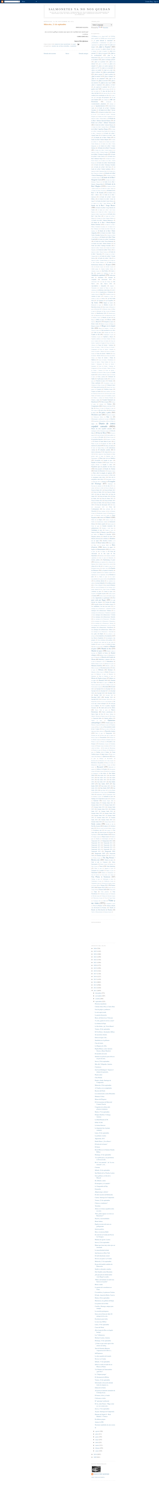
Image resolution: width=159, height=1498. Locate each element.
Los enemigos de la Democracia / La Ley (101, 625)
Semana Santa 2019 (96, 813)
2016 (95, 976)
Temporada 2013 (95, 843)
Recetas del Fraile (100, 1091)
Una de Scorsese (95, 875)
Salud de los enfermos (110, 771)
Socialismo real (97, 830)
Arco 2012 (95, 292)
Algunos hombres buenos (107, 269)
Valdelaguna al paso (108, 879)
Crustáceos (98, 1067)
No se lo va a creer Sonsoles (105, 701)
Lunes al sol (96, 646)
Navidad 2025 (95, 699)
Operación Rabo (97, 718)
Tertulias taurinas (101, 855)
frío (108, 511)
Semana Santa (95, 803)
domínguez (93, 431)
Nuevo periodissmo (107, 712)
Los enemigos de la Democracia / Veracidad (102, 631)
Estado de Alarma (109, 469)
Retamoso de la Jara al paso (106, 760)
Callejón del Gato (108, 332)
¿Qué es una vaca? (106, 83)
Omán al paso (104, 716)
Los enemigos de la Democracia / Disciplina (104, 619)
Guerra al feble (95, 532)
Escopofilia (97, 460)
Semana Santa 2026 (96, 822)
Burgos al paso (95, 326)
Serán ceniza (96, 824)
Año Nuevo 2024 (106, 283)
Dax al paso (94, 410)
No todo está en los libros (107, 708)
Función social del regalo (102, 515)
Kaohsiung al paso (109, 560)
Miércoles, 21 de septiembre (103, 1261)
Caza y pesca (101, 376)
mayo (97, 1440)
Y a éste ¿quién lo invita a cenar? (104, 1021)
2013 (112, 89)
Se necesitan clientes (101, 1035)
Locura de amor (110, 602)
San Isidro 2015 (101, 779)
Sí (95, 1428)
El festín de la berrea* (101, 1144)
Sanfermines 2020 (100, 794)
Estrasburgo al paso (110, 479)
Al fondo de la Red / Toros (104, 250)
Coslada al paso (100, 395)
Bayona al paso (107, 309)
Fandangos (110, 484)
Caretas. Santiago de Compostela (104, 1197)
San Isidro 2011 (102, 775)
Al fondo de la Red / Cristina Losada (103, 153)
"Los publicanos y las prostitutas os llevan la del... (104, 1159)
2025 (95, 951)
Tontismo (111, 864)
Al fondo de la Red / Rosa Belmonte (103, 241)
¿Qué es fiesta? (106, 49)
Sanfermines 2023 (111, 794)
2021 (95, 962)
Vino (106, 898)
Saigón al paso (99, 771)
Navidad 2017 (104, 691)
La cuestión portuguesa (101, 1311)
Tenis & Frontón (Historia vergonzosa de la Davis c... (103, 1349)
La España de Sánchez (107, 570)
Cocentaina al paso (108, 383)
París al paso (99, 733)
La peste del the (103, 579)
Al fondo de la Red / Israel (107, 188)
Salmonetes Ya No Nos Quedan (80, 9)
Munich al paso (103, 682)
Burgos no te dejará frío (99, 36)
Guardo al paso (109, 530)
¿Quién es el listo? (110, 85)
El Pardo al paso (110, 437)
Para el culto (99, 727)
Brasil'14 (98, 322)
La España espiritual (96, 572)
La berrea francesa (100, 1125)
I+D (110, 549)
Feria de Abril (100, 488)
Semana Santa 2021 (99, 815)
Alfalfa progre (94, 269)
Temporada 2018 (108, 847)
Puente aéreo (98, 1075)
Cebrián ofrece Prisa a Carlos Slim (105, 1007)
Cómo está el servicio (98, 387)
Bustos (100, 328)
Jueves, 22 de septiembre (102, 1242)
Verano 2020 (102, 889)
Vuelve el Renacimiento (97, 912)
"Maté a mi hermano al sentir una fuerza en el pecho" (104, 1281)
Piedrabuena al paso (103, 744)
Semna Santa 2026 (109, 822)
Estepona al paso (111, 471)
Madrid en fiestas (103, 653)
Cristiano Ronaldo (109, 397)
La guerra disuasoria (101, 1015)
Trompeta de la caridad (97, 870)
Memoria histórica (96, 666)
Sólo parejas (108, 830)
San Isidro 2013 (101, 777)
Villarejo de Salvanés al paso (108, 896)
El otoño (101, 437)
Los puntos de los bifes (101, 1303)
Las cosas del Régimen (98, 587)
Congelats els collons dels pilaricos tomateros (102, 1108)
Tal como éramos (103, 834)
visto (104, 901)
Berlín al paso (96, 317)
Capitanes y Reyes (108, 336)
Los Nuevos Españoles (97, 638)
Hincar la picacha (105, 534)
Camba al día (95, 334)
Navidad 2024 (109, 697)
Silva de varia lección (102, 828)
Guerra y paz (105, 532)
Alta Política (105, 271)
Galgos (100, 519)
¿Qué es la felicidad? (105, 57)
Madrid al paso (96, 651)
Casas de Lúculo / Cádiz (97, 347)
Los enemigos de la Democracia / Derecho (104, 617)
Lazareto (93, 593)
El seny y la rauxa (108, 445)
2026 (95, 948)
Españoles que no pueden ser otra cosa (103, 467)
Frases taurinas (101, 511)
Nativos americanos (96, 684)
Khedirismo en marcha (99, 562)
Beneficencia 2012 (100, 315)
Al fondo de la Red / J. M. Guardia (103, 191)
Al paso (108, 264)
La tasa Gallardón (100, 583)
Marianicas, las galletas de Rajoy (104, 1301)
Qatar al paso (104, 754)
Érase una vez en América (107, 458)
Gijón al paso (110, 524)
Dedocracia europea (110, 415)
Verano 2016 (94, 889)
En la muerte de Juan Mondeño (103, 454)
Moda (106, 672)
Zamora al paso (107, 912)
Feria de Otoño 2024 (99, 503)
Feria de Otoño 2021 (107, 498)
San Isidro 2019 (104, 784)
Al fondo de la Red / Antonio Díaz (99, 127)
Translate (105, 28)
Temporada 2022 (108, 849)
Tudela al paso (109, 870)
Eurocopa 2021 (96, 481)
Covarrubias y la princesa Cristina (105, 1292)
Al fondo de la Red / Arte (108, 135)
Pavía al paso (94, 737)
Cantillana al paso (95, 336)
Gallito (93, 522)
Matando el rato (101, 661)
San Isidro (103, 773)
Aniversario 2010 (106, 279)
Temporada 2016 (108, 845)
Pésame (103, 741)
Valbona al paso (95, 879)
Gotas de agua (95, 526)
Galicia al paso (109, 519)
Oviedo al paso (109, 723)
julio (97, 1434)
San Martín (112, 790)
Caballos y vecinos (108, 328)
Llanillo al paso (111, 595)
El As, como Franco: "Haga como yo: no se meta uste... (104, 1405)
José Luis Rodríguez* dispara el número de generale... (104, 1071)
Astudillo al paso (110, 294)
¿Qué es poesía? (98, 74)
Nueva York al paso (101, 710)
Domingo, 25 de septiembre (103, 1155)
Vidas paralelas (105, 891)
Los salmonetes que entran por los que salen (102, 642)
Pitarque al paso (100, 746)
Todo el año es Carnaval (99, 862)
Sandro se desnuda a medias (103, 1269)
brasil (92, 321)
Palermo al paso (105, 725)
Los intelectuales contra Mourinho (105, 1094)
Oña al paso (112, 716)
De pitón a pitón (105, 412)
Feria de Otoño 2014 (99, 492)
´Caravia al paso (105, 89)
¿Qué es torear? (95, 76)
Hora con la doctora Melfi (101, 545)
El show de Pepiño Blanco (98, 448)
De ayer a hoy (102, 410)
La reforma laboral (99, 581)
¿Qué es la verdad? (96, 70)
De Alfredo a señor (100, 1181)
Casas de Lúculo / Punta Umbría (99, 362)
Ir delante (108, 555)
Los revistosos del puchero (105, 640)
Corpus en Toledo (96, 391)
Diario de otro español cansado (101, 429)
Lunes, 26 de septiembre (102, 1133)
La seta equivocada (100, 1012)
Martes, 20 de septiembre (102, 1298)
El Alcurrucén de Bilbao (102, 1377)
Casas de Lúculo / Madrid (103, 353)
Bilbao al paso (100, 319)
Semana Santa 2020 (110, 813)
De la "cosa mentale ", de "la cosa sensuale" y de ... (104, 1163)
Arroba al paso (94, 294)
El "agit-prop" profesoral (102, 1401)
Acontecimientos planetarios (98, 104)
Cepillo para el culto (102, 379)
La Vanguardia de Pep (101, 1186)
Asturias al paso (95, 296)
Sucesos (111, 832)
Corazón (99, 389)
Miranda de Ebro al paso (97, 672)
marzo (97, 1445)
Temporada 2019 (95, 849)
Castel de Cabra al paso (103, 372)
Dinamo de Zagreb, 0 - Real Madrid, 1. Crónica (103, 1415)
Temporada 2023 (96, 851)
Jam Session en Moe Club (102, 1253)
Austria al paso (95, 298)
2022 (95, 960)
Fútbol (108, 517)
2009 (95, 1457)
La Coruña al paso (107, 566)
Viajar (95, 891)
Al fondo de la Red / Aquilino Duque (103, 128)
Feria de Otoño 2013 (109, 490)
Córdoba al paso (108, 389)
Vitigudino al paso (110, 903)
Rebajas (101, 758)
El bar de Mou (101, 433)
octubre (97, 999)
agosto (97, 1431)
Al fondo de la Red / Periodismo (106, 239)
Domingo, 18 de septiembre (103, 1341)
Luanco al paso (101, 644)
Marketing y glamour (104, 659)
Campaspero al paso (108, 334)
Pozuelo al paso (97, 750)
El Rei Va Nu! (99, 1122)
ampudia (99, 273)
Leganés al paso (101, 593)
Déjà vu (109, 417)
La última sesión (111, 583)
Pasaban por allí (95, 735)
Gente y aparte (101, 524)
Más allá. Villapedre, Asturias (103, 1064)
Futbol (101, 517)
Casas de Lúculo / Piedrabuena (105, 360)
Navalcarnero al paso (96, 686)
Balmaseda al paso (96, 305)
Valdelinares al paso (96, 881)
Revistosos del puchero (97, 762)
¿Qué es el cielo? (103, 45)
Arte (101, 294)
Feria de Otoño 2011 (96, 490)
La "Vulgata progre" (100, 1374)
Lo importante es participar (101, 598)
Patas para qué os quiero (107, 735)
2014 (95, 982)
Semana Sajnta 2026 (108, 800)
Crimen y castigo (97, 397)
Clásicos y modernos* (101, 1203)
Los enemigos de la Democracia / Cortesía (104, 615)
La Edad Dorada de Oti (101, 1120)
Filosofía (93, 511)
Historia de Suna (107, 536)
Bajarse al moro (108, 303)
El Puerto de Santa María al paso (102, 441)
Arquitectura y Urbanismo (106, 292)
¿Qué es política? (109, 74)
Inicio (67, 53)
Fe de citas (107, 486)
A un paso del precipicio (102, 97)
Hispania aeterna (95, 536)
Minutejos (110, 670)
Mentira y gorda (109, 665)
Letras (94, 596)
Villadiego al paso (104, 894)
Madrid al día (106, 648)
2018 (95, 971)
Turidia (103, 872)
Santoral (95, 801)
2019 (95, 968)
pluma (107, 746)
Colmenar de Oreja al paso (97, 385)
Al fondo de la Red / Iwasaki (98, 190)
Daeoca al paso (100, 408)
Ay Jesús (94, 303)
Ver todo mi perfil (98, 1477)
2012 (95, 988)
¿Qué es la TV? (95, 68)
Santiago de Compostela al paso (99, 798)
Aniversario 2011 (95, 281)
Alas (92, 267)
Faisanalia (98, 1189)
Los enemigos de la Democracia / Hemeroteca (104, 621)
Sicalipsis (105, 826)
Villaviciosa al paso (98, 898)
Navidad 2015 (109, 689)
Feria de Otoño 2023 (109, 500)
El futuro (97, 1147)
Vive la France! (97, 906)
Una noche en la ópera (107, 875)
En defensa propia (100, 1419)
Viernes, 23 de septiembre (102, 1200)
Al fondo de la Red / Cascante (106, 148)
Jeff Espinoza (99, 1353)
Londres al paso (109, 604)
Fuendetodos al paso (101, 513)
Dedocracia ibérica (98, 417)
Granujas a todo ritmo (107, 528)
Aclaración (108, 101)
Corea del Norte (99, 1327)
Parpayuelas (109, 733)
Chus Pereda (98, 1077)
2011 (95, 990)
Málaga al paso (103, 655)
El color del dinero (100, 435)
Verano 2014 (111, 887)
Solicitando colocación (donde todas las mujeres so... (104, 1384)
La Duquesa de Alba (101, 1046)
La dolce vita (104, 568)
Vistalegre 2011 (97, 901)
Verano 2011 (104, 885)
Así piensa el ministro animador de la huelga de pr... (105, 1392)
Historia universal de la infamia (99, 538)
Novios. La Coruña (100, 1359)
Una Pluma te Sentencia (100, 877)
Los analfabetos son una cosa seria (100, 606)
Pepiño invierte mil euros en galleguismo (103, 1225)
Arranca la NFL (99, 1422)
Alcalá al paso (99, 267)
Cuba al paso (104, 402)
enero (97, 1451)
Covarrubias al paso (110, 395)
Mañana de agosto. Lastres (102, 1240)
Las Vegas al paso (105, 589)
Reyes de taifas (109, 762)
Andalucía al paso (108, 273)
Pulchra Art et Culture (102, 752)
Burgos (112, 324)
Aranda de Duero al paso (106, 288)
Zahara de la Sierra (100, 1388)
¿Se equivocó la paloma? (100, 87)
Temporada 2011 (95, 841)
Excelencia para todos (101, 1319)
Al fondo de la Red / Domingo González (104, 165)
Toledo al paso (103, 864)
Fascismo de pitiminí (96, 486)
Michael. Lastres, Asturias (102, 1338)
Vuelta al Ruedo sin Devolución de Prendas (103, 909)
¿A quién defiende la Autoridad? (103, 40)
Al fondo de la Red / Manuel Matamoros (102, 220)
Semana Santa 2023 (102, 817)
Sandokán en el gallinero (102, 1040)
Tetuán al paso (96, 858)
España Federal (109, 462)
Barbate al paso (108, 305)
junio (97, 1437)
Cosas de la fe (101, 393)
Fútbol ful (93, 519)
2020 (97, 91)
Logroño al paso (98, 604)
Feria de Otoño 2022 (96, 500)
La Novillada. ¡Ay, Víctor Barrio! (104, 1026)
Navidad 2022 (109, 695)
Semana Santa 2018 (107, 811)
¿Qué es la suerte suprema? (105, 66)
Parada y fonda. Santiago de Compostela (103, 1081)
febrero (97, 1448)
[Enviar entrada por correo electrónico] (78, 44)
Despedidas (102, 421)
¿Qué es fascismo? (95, 49)
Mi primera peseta (105, 668)
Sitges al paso (112, 828)
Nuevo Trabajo (109, 714)
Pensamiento (103, 737)
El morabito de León (101, 1054)
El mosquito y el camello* (102, 1183)
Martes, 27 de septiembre (102, 1112)
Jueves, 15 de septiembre (102, 1409)
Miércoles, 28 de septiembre (103, 1085)
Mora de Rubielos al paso (106, 676)
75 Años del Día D (106, 91)
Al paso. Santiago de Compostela (104, 1411)
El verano (105, 452)
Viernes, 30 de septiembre (102, 1029)
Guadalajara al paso (96, 530)
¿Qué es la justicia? (99, 62)
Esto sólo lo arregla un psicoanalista (99, 475)
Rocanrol (100, 767)
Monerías (111, 674)
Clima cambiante (95, 383)
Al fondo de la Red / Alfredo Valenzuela (103, 122)
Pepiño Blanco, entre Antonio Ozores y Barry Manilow (103, 1050)
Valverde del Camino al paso (108, 883)
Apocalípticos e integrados (98, 286)
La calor (110, 564)
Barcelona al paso (96, 307)
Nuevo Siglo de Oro (97, 714)
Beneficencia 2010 (101, 313)
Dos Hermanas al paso (103, 431)
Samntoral (95, 773)
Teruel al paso (112, 855)
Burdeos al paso (104, 324)
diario (92, 424)
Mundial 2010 (103, 680)
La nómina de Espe (100, 1023)
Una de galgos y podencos (102, 1009)
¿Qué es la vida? (108, 70)
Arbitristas (93, 290)
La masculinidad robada (102, 1250)
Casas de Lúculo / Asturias (105, 345)
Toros (101, 866)
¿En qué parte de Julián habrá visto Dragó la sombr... (103, 1276)
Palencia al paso (95, 725)
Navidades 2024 (105, 699)
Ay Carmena (100, 300)
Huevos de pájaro (108, 547)
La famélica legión (107, 572)
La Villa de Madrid (97, 585)
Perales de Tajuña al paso (108, 739)
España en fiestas (96, 462)
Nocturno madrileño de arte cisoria (105, 1425)
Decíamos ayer (96, 414)
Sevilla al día (109, 824)
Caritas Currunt (106, 339)
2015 (95, 979)
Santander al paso (108, 796)
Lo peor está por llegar (107, 38)
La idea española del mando (103, 1356)
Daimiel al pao (109, 408)
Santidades (112, 798)
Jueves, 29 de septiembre (102, 1061)
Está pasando (98, 469)
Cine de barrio (99, 1043)
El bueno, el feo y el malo (102, 1395)
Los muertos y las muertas (104, 636)
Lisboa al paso (103, 595)
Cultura (109, 404)
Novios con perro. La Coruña (103, 1259)
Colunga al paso (111, 385)
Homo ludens (102, 543)
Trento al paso (98, 868)
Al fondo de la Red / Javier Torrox (104, 201)
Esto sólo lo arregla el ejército (102, 473)
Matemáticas (110, 661)
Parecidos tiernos (110, 731)
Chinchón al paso (100, 381)
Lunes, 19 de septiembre (102, 1324)
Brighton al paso (108, 321)
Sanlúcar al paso (97, 796)
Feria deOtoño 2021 (108, 509)
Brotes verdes (95, 324)
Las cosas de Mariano (109, 585)
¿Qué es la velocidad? (107, 68)
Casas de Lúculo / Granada (106, 349)
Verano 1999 (96, 885)
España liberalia (95, 464)
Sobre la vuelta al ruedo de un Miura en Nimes (103, 1365)
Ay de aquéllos (109, 300)
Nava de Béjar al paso (108, 684)
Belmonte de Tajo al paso (103, 311)
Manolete (97, 657)
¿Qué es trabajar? (108, 76)
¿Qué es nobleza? (95, 72)
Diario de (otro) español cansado (64, 46)
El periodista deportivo (97, 439)
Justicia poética (95, 560)
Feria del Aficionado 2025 (103, 505)
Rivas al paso (107, 765)
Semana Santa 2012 (96, 805)
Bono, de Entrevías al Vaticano (104, 1018)
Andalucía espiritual (98, 275)
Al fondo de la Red (103, 112)
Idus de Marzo (101, 551)
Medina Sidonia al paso (97, 663)
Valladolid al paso (95, 883)
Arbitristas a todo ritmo (104, 290)
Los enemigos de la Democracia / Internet (103, 623)
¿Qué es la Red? (102, 64)
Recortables (110, 758)
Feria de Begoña (109, 488)
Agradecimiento (100, 106)
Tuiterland (94, 872)
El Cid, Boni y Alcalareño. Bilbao (105, 1032)
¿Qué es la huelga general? (108, 59)
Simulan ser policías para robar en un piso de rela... (105, 1057)
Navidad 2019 (101, 693)
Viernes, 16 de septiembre (102, 1380)
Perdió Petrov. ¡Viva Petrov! (103, 1141)
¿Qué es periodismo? (109, 72)
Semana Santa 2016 (102, 809)
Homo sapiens (112, 543)
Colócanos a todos (100, 1398)
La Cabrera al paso (101, 564)
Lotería (93, 644)
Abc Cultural (105, 99)
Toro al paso (94, 866)
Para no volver (105, 729)
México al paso (95, 668)
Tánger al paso (105, 836)
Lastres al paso (108, 591)
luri (101, 646)
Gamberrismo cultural (102, 522)
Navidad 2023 (95, 697)
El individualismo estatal (102, 1256)
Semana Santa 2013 (110, 805)
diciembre (98, 993)
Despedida (95, 421)
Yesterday (98, 1206)
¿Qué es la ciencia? (103, 53)
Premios (105, 750)
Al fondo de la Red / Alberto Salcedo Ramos (103, 119)
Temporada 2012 (107, 841)
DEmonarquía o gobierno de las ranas (100, 419)
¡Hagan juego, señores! (101, 1192)
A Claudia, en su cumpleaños (103, 1088)
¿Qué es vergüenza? (96, 85)
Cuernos (101, 404)
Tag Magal (93, 834)
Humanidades (101, 549)
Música (111, 682)
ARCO (113, 290)
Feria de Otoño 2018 (105, 496)
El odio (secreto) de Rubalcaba (104, 1195)
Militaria (101, 670)
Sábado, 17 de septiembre (102, 1362)
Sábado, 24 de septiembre (102, 1170)
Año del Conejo (106, 281)
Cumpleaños (95, 406)
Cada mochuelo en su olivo (108, 330)
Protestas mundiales (100, 1004)
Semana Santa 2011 (107, 803)
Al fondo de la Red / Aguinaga (104, 116)
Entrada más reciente (50, 53)
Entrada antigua (83, 53)
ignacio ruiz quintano (101, 1474)
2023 (95, 957)
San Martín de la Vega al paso (100, 792)
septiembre (98, 1001)
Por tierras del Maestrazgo (109, 748)
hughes (93, 549)
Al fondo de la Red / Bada (102, 137)
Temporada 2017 (95, 847)
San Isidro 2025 (105, 788)
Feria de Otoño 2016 (102, 494)
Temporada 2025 (100, 853)
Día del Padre (110, 421)
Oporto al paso (96, 720)
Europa (104, 481)
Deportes (113, 419)
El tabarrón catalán (104, 450)
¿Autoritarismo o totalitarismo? (99, 42)
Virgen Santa (112, 898)
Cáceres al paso (95, 330)
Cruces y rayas (95, 400)
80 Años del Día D (106, 93)
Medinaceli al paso (109, 663)
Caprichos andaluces (96, 339)
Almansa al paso (95, 271)
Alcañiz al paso (109, 267)
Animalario (100, 277)
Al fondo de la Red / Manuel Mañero (105, 218)
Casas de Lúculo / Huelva (97, 351)
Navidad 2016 (95, 691)
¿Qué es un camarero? (98, 78)
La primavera (111, 579)
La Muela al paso (102, 576)
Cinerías (110, 381)
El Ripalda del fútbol (106, 443)
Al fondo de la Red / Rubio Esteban (101, 243)
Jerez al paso (102, 558)
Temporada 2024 (110, 851)
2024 (95, 954)
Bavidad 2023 (98, 309)
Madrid (106, 646)
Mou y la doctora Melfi (101, 1232)
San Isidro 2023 (106, 786)
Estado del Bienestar (99, 471)
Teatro (112, 838)
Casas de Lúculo (104, 341)
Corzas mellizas (106, 391)
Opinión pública (108, 718)
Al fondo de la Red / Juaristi (104, 212)
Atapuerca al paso (108, 296)
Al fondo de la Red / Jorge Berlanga (101, 203)
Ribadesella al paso (96, 765)
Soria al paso (103, 832)
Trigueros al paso (109, 868)
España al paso (108, 460)
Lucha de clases (111, 644)
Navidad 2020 (111, 693)
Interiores (102, 555)
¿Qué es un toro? (103, 81)
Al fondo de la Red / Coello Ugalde (103, 150)
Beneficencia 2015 (111, 315)
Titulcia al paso (109, 860)
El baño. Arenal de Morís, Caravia (105, 1295)
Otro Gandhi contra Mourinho (103, 1272)
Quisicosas (106, 756)
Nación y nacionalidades (102, 1218)
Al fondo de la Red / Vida (105, 258)
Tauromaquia (105, 838)
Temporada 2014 (108, 843)
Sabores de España (102, 769)
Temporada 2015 (95, 845)
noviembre (98, 996)
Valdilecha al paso (108, 881)
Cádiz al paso (97, 332)
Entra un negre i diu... (101, 1037)
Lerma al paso (112, 593)
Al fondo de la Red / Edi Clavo (102, 167)
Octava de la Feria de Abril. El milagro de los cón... (103, 1315)
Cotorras (97, 1167)
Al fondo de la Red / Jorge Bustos (103, 204)
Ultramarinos (110, 872)
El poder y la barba (110, 439)
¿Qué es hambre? (103, 51)
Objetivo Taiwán (95, 716)
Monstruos (93, 676)
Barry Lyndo (105, 307)
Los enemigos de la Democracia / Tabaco (102, 629)
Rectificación (94, 760)
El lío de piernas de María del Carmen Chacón (103, 1103)
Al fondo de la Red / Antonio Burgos (103, 125)
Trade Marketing (111, 866)
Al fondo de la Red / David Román (106, 163)
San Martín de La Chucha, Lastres (105, 1173)
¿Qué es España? (105, 47)
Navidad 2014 (100, 689)
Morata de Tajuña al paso (98, 678)
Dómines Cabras (99, 1096)
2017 (92, 91)
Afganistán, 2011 (100, 1138)
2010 (95, 1454)
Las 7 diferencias (100, 1335)
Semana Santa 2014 (99, 807)
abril (96, 1442)
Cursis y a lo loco (107, 406)
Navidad (105, 687)
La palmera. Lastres (100, 1136)
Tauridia (98, 838)
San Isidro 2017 (101, 782)
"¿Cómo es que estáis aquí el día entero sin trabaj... (104, 1344)
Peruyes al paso (95, 741)
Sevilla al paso (95, 826)
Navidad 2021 (98, 695)
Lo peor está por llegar (103, 599)
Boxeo (109, 320)
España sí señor (107, 464)
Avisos (103, 298)
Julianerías (110, 558)
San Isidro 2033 (104, 790)
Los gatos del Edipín (97, 634)
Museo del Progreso (100, 1099)
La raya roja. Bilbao (100, 1322)
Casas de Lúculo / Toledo (105, 368)
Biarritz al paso (107, 317)
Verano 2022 (112, 889)
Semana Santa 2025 (106, 819)
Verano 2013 (101, 887)
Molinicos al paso (101, 674)
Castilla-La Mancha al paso (103, 374)
